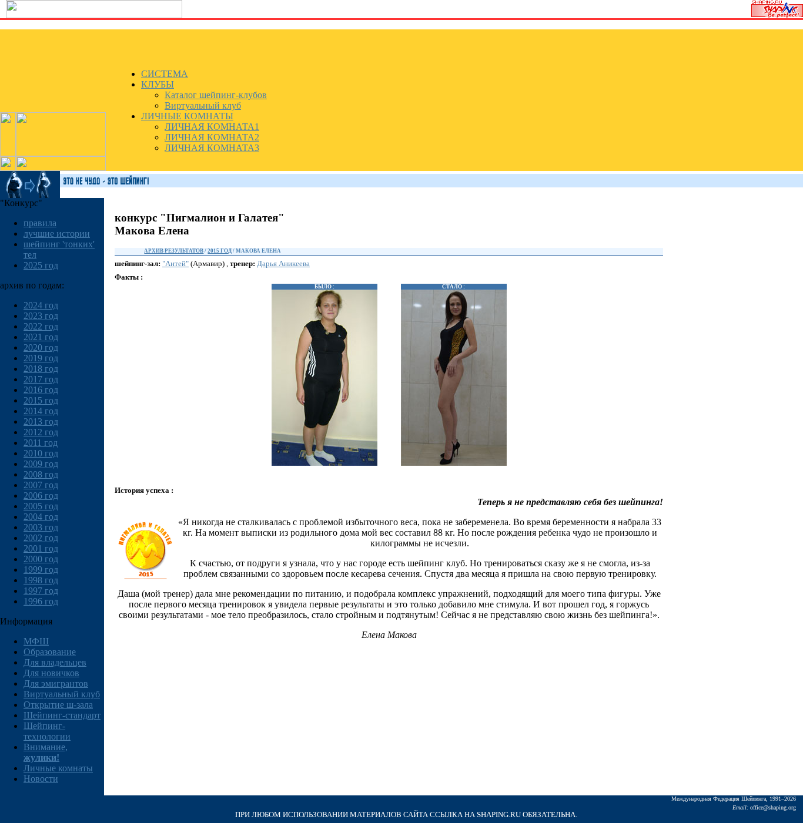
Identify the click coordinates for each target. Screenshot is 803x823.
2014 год (41, 411)
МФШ (36, 641)
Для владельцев (55, 662)
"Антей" (175, 263)
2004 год (41, 517)
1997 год (41, 591)
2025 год (41, 265)
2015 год (41, 400)
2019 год (41, 358)
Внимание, (46, 752)
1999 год (41, 570)
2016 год (41, 390)
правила (40, 223)
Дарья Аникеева (283, 263)
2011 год (41, 443)
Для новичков (51, 673)
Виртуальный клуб (203, 105)
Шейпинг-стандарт (62, 715)
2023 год (41, 316)
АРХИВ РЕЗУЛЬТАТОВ (173, 251)
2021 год (41, 337)
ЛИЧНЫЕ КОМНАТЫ (187, 116)
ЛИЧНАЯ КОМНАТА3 (212, 148)
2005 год (41, 506)
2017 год (41, 379)
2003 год (41, 527)
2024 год (41, 305)
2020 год (41, 347)
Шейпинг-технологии (47, 731)
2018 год (41, 369)
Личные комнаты (58, 768)
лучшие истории (57, 233)
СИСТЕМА (164, 74)
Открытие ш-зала (58, 705)
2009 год (41, 464)
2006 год (41, 495)
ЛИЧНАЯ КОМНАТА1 (212, 127)
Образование (50, 652)
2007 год (41, 485)
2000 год (41, 559)
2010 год (41, 453)
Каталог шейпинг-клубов (216, 95)
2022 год (41, 326)
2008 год (41, 474)
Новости (41, 779)
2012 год (41, 432)
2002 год (41, 538)
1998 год (41, 580)
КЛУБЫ (157, 84)
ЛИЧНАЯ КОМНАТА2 (212, 137)
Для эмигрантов (56, 683)
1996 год (41, 601)
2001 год (41, 548)
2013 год (41, 421)
